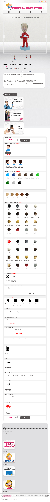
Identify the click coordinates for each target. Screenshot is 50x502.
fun (42, 83)
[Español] (42, 1)
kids (39, 83)
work (41, 83)
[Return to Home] (3, 15)
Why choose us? (7, 429)
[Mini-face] (25, 6)
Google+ (18, 68)
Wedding (34, 83)
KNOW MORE (4, 499)
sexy (7, 84)
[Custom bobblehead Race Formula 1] (14, 57)
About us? (6, 427)
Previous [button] (4, 36)
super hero (12, 84)
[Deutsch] (45, 1)
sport (37, 83)
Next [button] (46, 36)
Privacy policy (6, 433)
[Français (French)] (39, 1)
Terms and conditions (8, 431)
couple (5, 84)
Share (12, 68)
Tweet (7, 68)
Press (5, 434)
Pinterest (24, 68)
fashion (9, 84)
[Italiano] (44, 1)
